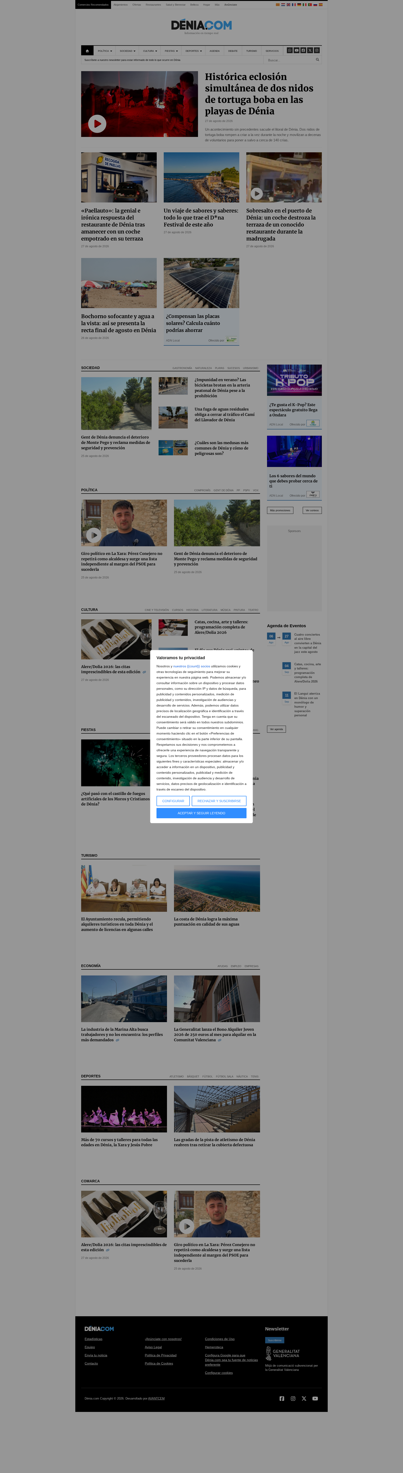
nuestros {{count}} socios (191, 666)
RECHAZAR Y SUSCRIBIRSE (219, 801)
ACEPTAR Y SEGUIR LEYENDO (201, 813)
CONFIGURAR (173, 801)
